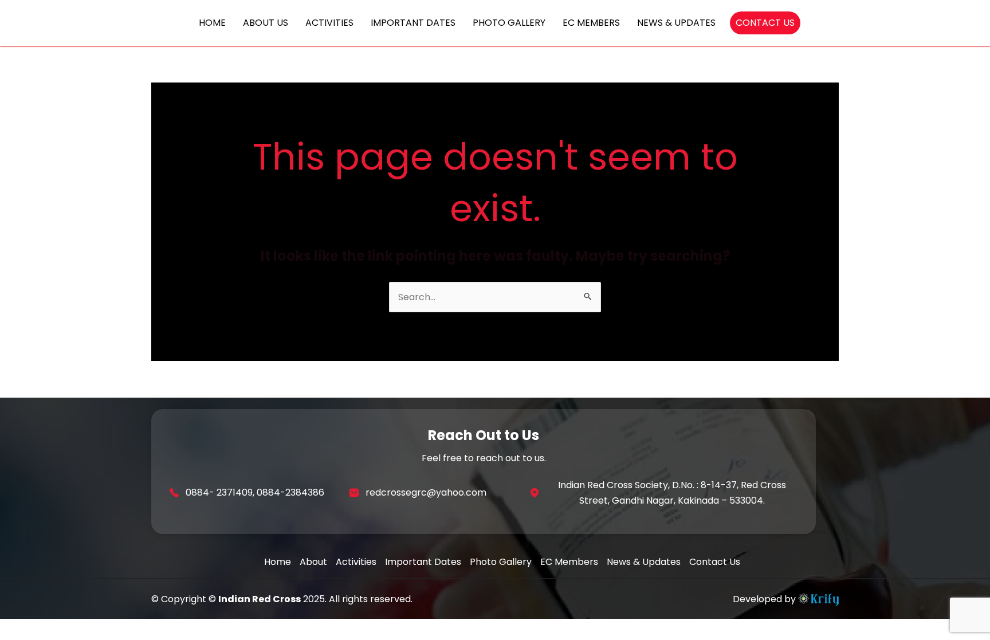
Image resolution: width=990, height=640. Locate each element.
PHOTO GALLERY (509, 22)
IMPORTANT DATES (413, 22)
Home (277, 561)
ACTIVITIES (329, 22)
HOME (212, 22)
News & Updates (644, 561)
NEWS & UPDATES (676, 22)
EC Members (569, 561)
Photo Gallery (501, 561)
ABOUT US (265, 22)
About (313, 561)
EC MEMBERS (591, 22)
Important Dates (423, 561)
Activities (356, 561)
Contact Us (714, 561)
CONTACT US (765, 22)
